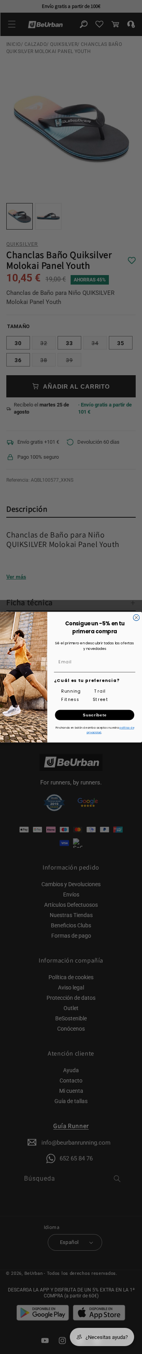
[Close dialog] (136, 617)
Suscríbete (94, 714)
